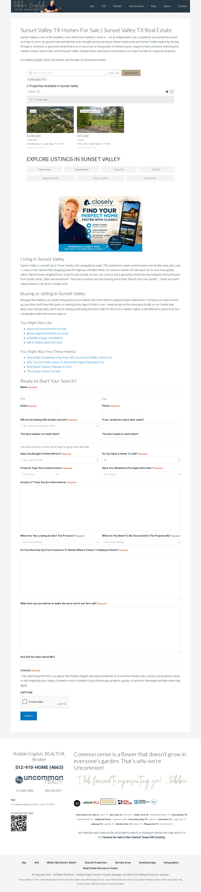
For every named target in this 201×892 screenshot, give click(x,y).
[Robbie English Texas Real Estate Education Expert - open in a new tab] (77, 805)
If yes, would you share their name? (123, 419)
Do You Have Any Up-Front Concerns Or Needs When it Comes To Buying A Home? (74, 550)
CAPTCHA (26, 692)
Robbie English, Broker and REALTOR (36, 6)
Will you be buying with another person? (48, 419)
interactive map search (168, 832)
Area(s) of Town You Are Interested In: (48, 482)
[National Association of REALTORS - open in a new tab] (142, 805)
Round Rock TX (166, 824)
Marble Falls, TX (124, 824)
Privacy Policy (25, 880)
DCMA (36, 880)
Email (28, 405)
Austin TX (104, 815)
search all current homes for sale (46, 328)
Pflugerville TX (151, 824)
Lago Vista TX (179, 819)
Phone (111, 405)
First (22, 398)
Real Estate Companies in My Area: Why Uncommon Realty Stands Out (69, 357)
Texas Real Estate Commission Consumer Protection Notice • (134, 880)
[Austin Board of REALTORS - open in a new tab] (108, 805)
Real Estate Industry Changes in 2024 (49, 366)
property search (128, 832)
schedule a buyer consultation (45, 338)
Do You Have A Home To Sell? (124, 453)
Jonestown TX (165, 819)
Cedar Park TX (141, 815)
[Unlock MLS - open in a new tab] (91, 805)
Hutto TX (152, 819)
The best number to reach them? (40, 434)
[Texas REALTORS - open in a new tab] (125, 805)
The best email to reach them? (120, 434)
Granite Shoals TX (85, 819)
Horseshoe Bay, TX (137, 819)
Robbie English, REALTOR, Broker (39, 756)
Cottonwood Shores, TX (160, 815)
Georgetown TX (179, 815)
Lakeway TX (97, 824)
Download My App (22, 813)
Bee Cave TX (116, 815)
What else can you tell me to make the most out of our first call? (63, 603)
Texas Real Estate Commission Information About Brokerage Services (72, 880)
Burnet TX (128, 815)
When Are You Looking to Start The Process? (52, 535)
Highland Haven (103, 819)
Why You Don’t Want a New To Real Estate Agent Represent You (65, 362)
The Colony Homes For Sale (44, 371)
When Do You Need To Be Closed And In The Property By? (141, 535)
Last (104, 398)
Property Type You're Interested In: (46, 468)
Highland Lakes (120, 819)
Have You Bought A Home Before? (45, 453)
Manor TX (137, 824)
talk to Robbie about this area (44, 342)
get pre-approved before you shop (47, 333)
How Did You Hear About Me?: (38, 656)
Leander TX (109, 824)
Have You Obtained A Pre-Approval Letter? (132, 468)
